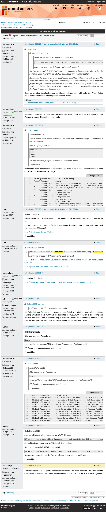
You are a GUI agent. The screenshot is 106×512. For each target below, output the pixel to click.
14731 (12, 252)
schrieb (32, 49)
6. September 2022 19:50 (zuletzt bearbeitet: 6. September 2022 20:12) (51, 44)
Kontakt (37, 508)
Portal (56, 5)
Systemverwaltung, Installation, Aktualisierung (25, 501)
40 (11, 62)
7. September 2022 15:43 (33, 358)
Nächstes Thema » (97, 498)
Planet (89, 5)
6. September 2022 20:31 (33, 242)
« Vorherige (82, 35)
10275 (12, 314)
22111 (12, 291)
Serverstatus (64, 508)
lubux (4, 242)
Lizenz (31, 508)
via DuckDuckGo (98, 23)
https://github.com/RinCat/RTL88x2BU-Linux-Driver (46, 267)
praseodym (7, 273)
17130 (12, 218)
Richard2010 (8, 44)
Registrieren (100, 2)
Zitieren (98, 44)
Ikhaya (80, 5)
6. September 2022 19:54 (33, 109)
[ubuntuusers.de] (17, 11)
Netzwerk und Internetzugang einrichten (59, 501)
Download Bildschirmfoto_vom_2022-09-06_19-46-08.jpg (52, 103)
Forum (64, 5)
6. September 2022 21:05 (33, 273)
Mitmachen (100, 5)
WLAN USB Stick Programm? (21, 27)
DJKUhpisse (8, 109)
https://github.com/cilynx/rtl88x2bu (38, 232)
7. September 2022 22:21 (33, 465)
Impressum (55, 508)
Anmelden (90, 2)
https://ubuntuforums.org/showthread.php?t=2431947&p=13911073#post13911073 (58, 282)
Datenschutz (45, 508)
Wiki (72, 5)
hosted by (5, 2)
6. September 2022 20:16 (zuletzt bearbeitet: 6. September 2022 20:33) (51, 209)
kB (27, 49)
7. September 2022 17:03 (33, 426)
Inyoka (12, 506)
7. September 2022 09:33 (33, 299)
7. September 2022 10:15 (33, 327)
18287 (12, 121)
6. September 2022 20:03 (33, 125)
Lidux (28, 130)
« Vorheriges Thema (79, 498)
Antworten (9, 38)
